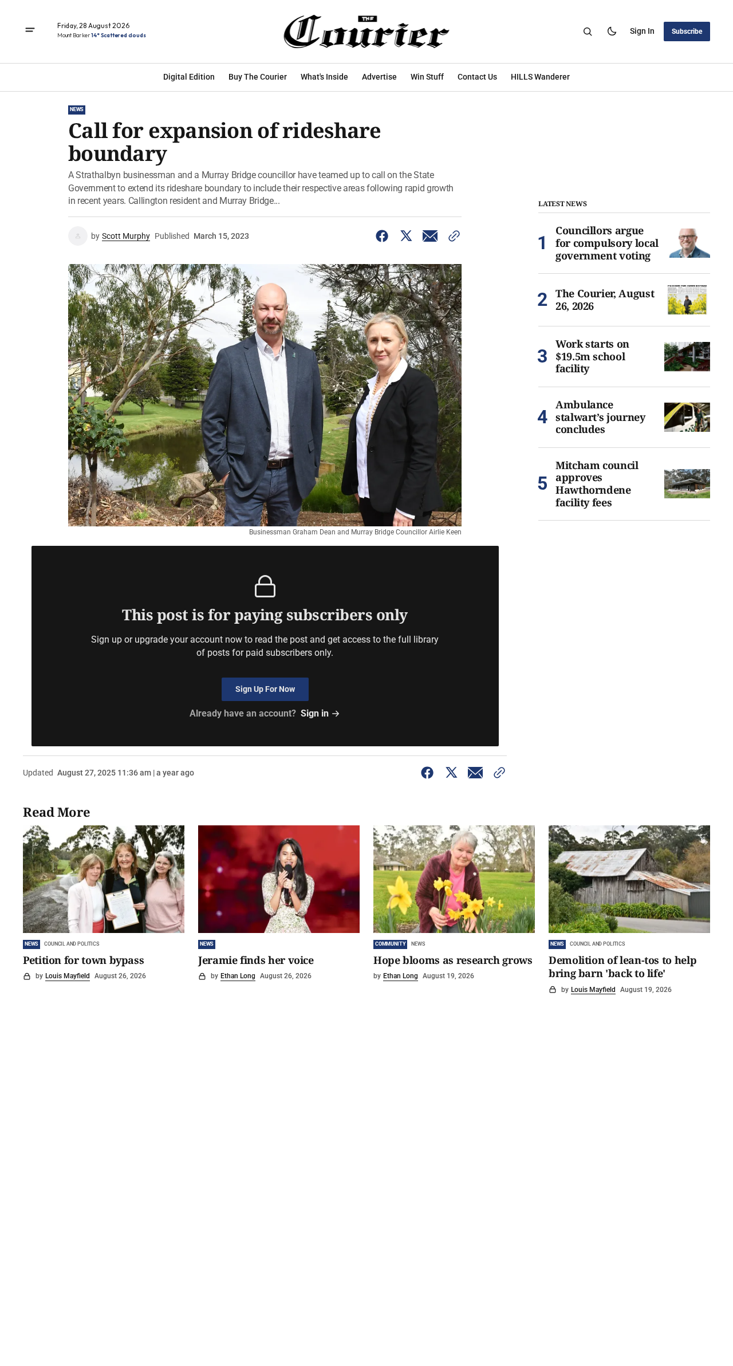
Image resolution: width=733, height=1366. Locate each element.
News (77, 109)
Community (390, 944)
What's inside (324, 76)
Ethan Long (237, 976)
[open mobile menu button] (30, 31)
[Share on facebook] (384, 236)
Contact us (477, 76)
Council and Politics (71, 944)
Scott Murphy (126, 236)
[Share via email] (430, 236)
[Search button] (587, 31)
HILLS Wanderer (540, 76)
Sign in (642, 31)
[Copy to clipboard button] (452, 236)
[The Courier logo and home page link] (366, 31)
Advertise (379, 76)
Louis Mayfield (67, 976)
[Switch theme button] (611, 31)
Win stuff (427, 76)
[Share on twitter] (406, 236)
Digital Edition (189, 76)
